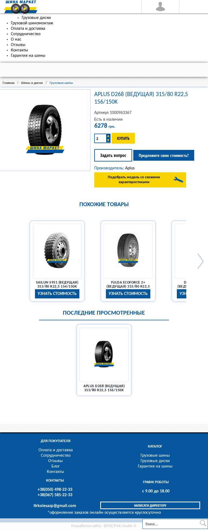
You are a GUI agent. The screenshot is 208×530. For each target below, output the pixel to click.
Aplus (130, 168)
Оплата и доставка (55, 450)
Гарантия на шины (155, 466)
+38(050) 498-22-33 (55, 490)
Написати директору (150, 505)
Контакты (55, 472)
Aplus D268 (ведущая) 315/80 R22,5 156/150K (104, 388)
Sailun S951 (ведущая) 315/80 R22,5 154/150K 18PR (57, 287)
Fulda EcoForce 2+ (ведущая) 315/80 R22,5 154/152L (128, 287)
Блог (55, 466)
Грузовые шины (155, 455)
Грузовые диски (155, 461)
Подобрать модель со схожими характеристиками (134, 179)
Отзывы (55, 461)
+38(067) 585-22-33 (55, 495)
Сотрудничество (55, 455)
